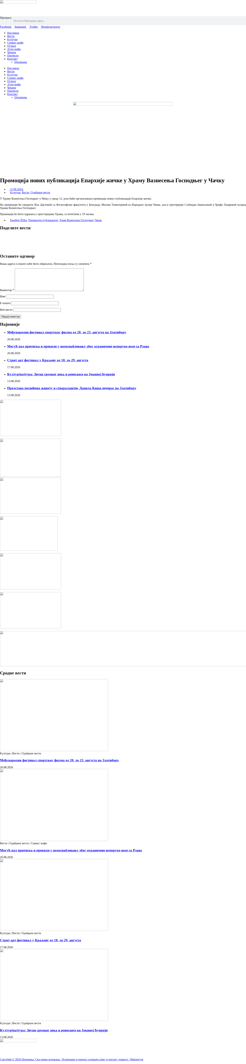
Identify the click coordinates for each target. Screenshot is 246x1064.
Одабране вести (40, 192)
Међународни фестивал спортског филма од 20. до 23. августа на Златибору (66, 332)
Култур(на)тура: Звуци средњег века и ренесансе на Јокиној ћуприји (61, 374)
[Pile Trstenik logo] (30, 475)
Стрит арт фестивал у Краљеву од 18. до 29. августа (47, 360)
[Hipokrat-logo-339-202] (30, 627)
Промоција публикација (43, 220)
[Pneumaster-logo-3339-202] (30, 588)
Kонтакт (12, 58)
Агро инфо (14, 49)
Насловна (13, 32)
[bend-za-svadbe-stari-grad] (29, 549)
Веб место (6, 309)
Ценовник (20, 62)
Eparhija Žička (18, 220)
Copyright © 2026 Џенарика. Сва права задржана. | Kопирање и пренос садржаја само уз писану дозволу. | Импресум (71, 1059)
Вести (11, 36)
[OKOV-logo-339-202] (30, 512)
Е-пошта (5, 303)
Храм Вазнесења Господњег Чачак (80, 220)
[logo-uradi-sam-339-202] (30, 435)
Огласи (11, 45)
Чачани (11, 52)
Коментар (7, 290)
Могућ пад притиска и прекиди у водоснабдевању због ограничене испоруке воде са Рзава (78, 346)
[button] (123, 235)
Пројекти (13, 55)
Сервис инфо (15, 42)
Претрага (5, 17)
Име (2, 296)
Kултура (12, 39)
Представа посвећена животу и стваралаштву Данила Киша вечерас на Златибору (71, 388)
